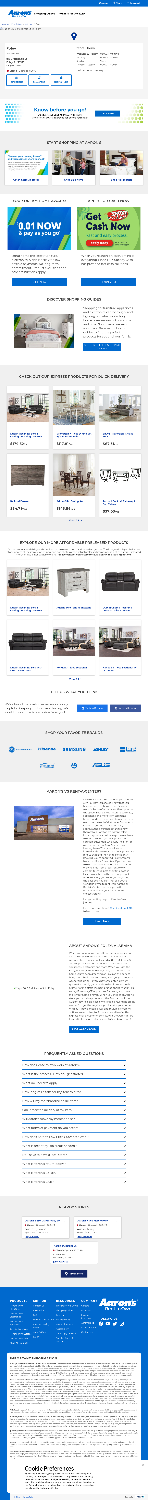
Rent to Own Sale (19, 1338)
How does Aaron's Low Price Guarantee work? (55, 1137)
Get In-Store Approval (26, 179)
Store (119, 3)
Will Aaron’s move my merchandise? (48, 1119)
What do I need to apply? (40, 1083)
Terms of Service (64, 1324)
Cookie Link (18, 1497)
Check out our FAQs (121, 908)
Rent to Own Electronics (21, 1315)
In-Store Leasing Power (44, 1326)
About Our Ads (88, 1327)
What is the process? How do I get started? (53, 1074)
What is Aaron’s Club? (38, 1182)
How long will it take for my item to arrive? (52, 1092)
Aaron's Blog (87, 1322)
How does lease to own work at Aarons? (51, 1065)
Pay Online (38, 1310)
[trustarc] (139, 1497)
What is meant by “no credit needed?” (50, 1146)
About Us (86, 1310)
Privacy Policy (63, 1319)
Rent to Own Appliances (21, 1323)
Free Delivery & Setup (67, 1305)
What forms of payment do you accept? (51, 1128)
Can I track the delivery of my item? (47, 1110)
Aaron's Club (39, 1332)
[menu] (74, 10)
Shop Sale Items (73, 179)
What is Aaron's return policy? (44, 1164)
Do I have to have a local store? (44, 1155)
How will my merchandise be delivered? (51, 1101)
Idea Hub (60, 1315)
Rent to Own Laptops (21, 1333)
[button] (143, 1465)
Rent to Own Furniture (21, 1307)
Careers (104, 3)
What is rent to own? (72, 13)
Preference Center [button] (49, 1488)
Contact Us (38, 1305)
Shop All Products (121, 179)
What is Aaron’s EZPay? (39, 1173)
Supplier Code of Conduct (68, 1340)
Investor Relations (89, 1317)
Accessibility (62, 1328)
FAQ (35, 1315)
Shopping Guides (44, 13)
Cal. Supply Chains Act (67, 1333)
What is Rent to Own (43, 1319)
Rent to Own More (19, 1329)
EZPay (36, 1336)
